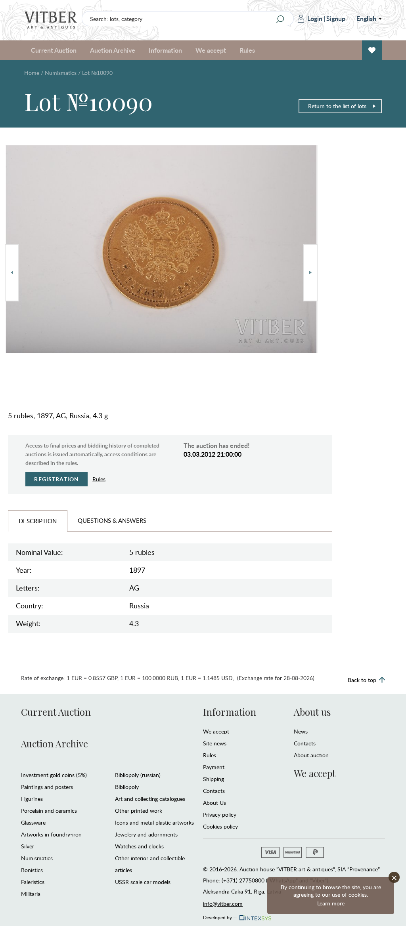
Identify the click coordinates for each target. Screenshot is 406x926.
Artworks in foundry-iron (51, 834)
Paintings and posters (47, 787)
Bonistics (32, 870)
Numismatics (61, 72)
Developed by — (220, 916)
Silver (27, 846)
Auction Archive (54, 743)
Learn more (331, 903)
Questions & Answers (112, 520)
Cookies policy (220, 826)
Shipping (213, 779)
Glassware (33, 822)
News (301, 731)
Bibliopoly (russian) (138, 775)
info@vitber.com (223, 903)
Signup (335, 18)
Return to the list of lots (337, 106)
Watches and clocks (139, 846)
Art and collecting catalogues (150, 798)
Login (314, 18)
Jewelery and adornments (146, 834)
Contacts (214, 791)
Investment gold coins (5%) (54, 775)
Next (310, 272)
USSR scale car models (142, 882)
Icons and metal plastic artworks (154, 822)
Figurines (32, 798)
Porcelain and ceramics (49, 810)
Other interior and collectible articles (150, 864)
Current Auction (56, 711)
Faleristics (32, 882)
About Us (214, 802)
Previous (12, 272)
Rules (247, 50)
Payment (213, 767)
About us (312, 711)
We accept (216, 731)
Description (38, 521)
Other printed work (138, 810)
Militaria (30, 893)
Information (229, 711)
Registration (56, 479)
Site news (214, 743)
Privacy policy (219, 814)
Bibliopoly (127, 787)
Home (31, 72)
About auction (311, 755)
